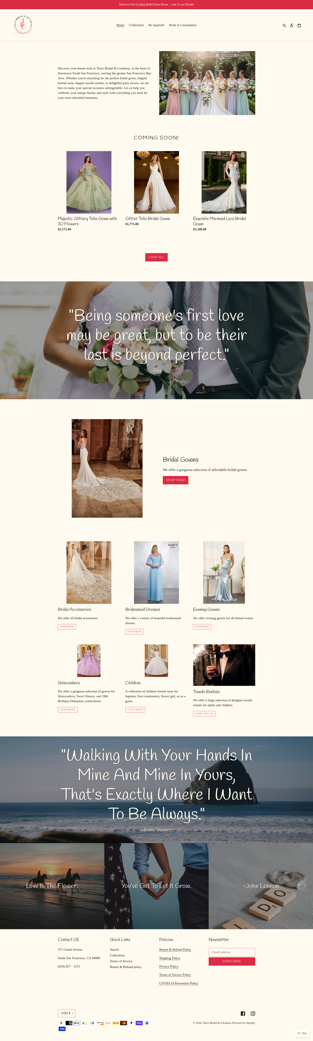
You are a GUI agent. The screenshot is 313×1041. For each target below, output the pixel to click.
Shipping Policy (169, 958)
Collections (117, 955)
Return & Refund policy (126, 967)
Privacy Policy (168, 966)
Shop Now (175, 480)
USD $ (65, 1013)
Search (114, 949)
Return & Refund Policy (175, 949)
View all (156, 257)
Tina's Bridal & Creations (217, 1022)
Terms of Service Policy (175, 974)
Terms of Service (121, 961)
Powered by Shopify (243, 1022)
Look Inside (68, 709)
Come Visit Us (204, 713)
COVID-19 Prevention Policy (178, 983)
